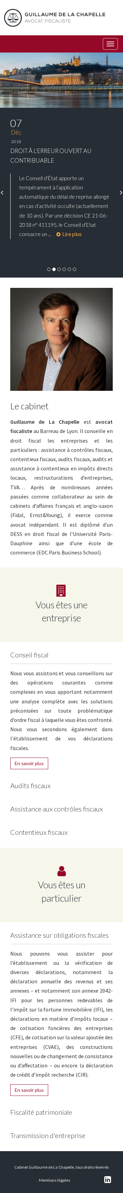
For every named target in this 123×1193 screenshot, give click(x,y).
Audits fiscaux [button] (30, 785)
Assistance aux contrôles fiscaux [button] (56, 809)
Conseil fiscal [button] (29, 655)
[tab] (61, 653)
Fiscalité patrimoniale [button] (41, 1112)
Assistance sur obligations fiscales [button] (59, 935)
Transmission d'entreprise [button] (47, 1135)
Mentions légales (54, 1180)
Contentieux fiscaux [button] (39, 832)
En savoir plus (29, 763)
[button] (2, 193)
